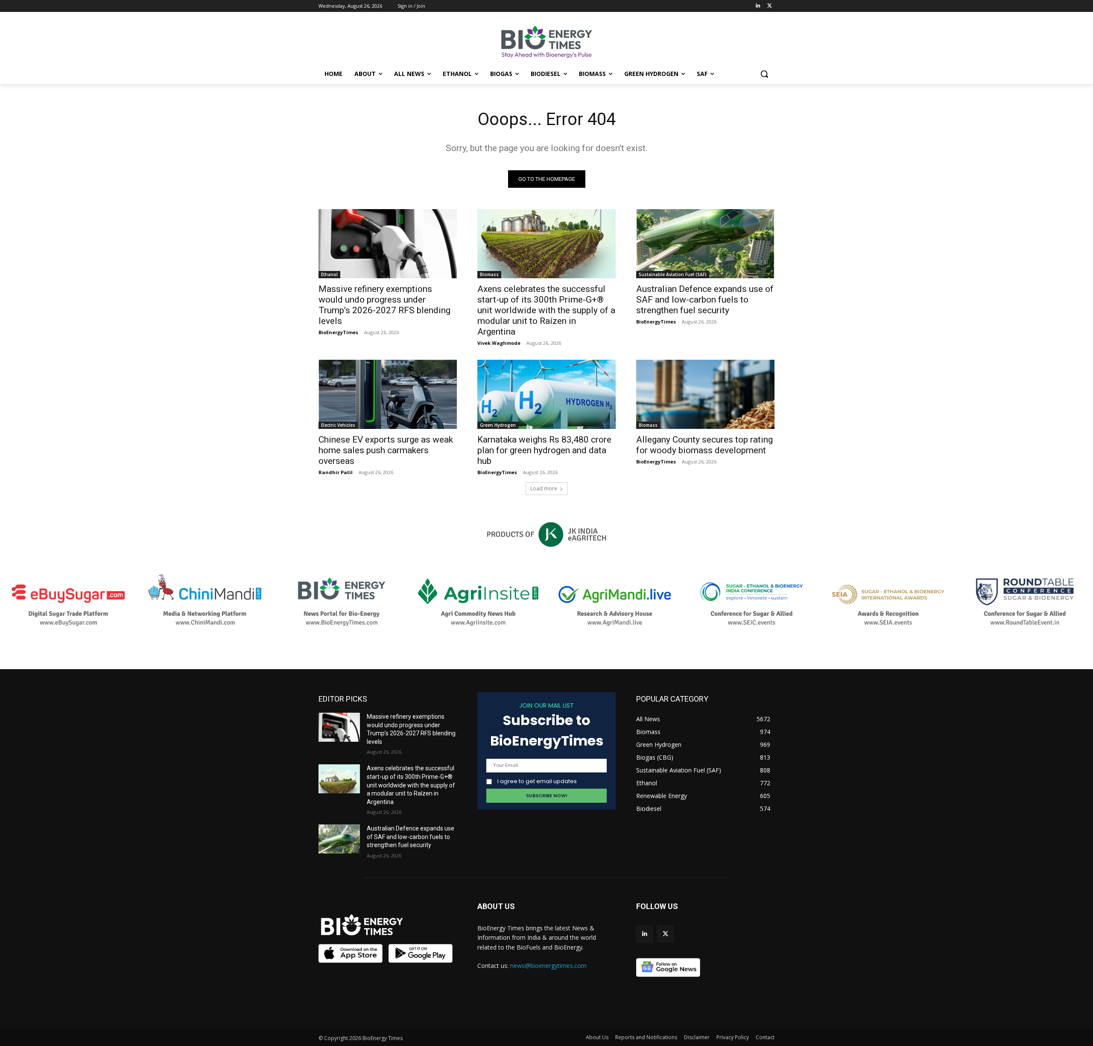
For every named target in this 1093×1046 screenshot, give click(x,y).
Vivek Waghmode (498, 343)
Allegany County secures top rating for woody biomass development (704, 444)
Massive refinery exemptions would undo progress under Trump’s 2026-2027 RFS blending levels (384, 305)
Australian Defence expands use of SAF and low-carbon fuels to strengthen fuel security (705, 299)
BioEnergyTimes (338, 332)
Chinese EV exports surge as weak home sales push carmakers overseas (386, 450)
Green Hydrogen (498, 425)
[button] (764, 74)
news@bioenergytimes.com (548, 966)
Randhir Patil (336, 472)
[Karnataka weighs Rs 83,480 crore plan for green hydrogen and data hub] (546, 394)
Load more (543, 488)
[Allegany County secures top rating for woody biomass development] (705, 394)
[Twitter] (769, 6)
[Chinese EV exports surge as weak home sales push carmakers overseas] (388, 394)
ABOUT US (496, 906)
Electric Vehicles (338, 425)
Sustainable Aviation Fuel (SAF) (673, 274)
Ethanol (329, 274)
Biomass (489, 274)
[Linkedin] (758, 6)
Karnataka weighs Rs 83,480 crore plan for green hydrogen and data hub (544, 450)
